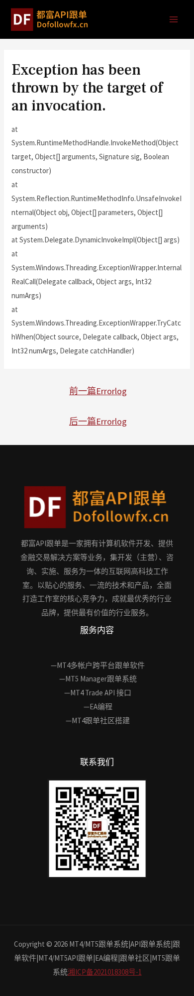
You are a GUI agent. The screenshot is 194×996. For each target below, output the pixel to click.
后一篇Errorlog (98, 421)
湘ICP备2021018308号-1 (105, 972)
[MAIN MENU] (174, 19)
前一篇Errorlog (98, 391)
